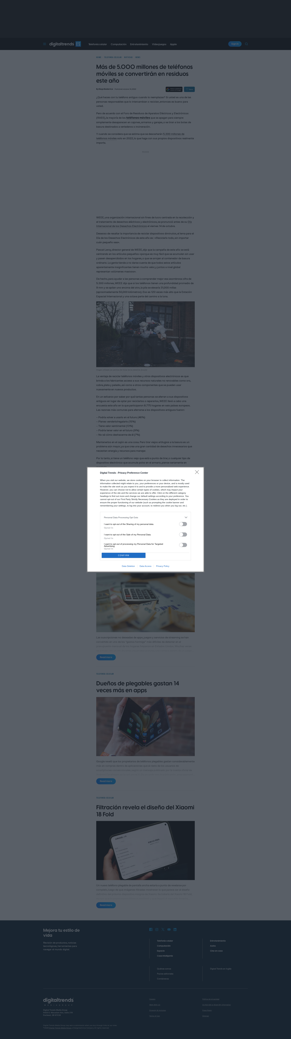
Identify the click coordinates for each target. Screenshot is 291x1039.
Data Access (145, 566)
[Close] (198, 473)
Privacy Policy (162, 566)
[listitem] (145, 517)
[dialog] (145, 519)
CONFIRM (123, 555)
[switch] (183, 524)
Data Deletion (128, 566)
